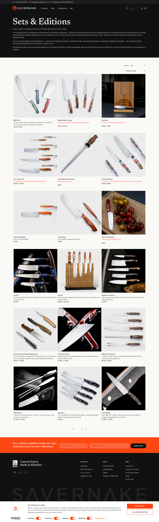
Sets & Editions (85, 473)
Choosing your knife (132, 473)
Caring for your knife (132, 469)
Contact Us (129, 466)
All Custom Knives (86, 469)
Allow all (140, 506)
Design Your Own (86, 476)
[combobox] (132, 8)
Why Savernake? (108, 466)
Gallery (105, 473)
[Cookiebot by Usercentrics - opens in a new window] (16, 518)
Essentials (83, 466)
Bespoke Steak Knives (110, 476)
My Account (130, 479)
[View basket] (145, 8)
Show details (99, 518)
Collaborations (108, 469)
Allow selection (140, 512)
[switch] (56, 518)
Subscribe (138, 446)
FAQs (127, 476)
